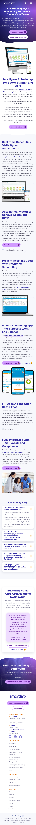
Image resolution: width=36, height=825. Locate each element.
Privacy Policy (14, 820)
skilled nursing (7, 92)
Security (11, 806)
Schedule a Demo (17, 127)
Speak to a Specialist (18, 37)
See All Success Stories (18, 645)
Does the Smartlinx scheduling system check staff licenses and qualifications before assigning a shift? (14, 535)
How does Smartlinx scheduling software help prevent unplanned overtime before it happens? (15, 567)
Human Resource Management (14, 761)
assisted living (24, 89)
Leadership (12, 795)
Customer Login (14, 777)
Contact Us (18, 708)
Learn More (26, 363)
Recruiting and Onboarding (17, 765)
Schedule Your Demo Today (17, 682)
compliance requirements (11, 157)
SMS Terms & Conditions (12, 818)
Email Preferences (14, 785)
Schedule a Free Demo (17, 703)
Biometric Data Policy (25, 820)
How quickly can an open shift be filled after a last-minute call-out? (15, 546)
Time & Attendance (14, 749)
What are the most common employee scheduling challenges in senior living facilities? (14, 556)
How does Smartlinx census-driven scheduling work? (15, 509)
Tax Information (13, 809)
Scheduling (12, 743)
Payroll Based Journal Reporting (15, 753)
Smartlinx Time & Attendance (12, 452)
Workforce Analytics (15, 757)
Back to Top (16, 816)
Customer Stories (14, 800)
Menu (31, 3)
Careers (11, 803)
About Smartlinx (13, 792)
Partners (11, 797)
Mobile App (12, 746)
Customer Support (14, 780)
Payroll (11, 770)
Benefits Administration (16, 767)
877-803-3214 (13, 727)
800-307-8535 (13, 733)
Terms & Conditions (25, 818)
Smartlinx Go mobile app (14, 335)
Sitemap (6, 820)
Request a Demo (17, 32)
